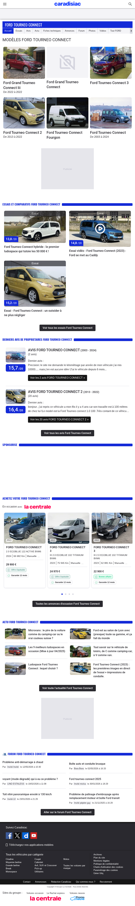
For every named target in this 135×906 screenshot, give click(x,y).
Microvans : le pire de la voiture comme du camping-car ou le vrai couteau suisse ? (46, 634)
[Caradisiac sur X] (17, 836)
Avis (28, 31)
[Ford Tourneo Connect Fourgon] (67, 113)
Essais (19, 31)
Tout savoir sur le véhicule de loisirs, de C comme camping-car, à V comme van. (113, 651)
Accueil (8, 31)
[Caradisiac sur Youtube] (33, 836)
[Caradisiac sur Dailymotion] (26, 836)
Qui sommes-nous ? (85, 882)
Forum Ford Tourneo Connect (27, 754)
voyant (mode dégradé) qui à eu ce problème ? (30, 779)
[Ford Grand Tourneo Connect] (67, 62)
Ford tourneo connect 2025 (85, 779)
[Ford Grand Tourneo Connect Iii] (24, 63)
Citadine (10, 859)
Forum (82, 31)
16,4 (15, 409)
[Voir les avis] (16, 362)
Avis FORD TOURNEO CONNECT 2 (55, 392)
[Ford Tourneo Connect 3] (111, 63)
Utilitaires (39, 871)
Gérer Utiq (98, 873)
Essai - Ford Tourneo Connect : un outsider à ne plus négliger (33, 313)
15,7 (15, 368)
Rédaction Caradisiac (61, 882)
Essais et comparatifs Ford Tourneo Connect (31, 204)
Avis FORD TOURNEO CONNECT (54, 350)
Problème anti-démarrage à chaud (22, 762)
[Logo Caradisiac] (67, 6)
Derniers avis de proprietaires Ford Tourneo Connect (37, 339)
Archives (98, 854)
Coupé (38, 859)
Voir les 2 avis (57, 377)
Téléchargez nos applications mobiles (31, 844)
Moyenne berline (13, 862)
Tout (115, 31)
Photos (92, 31)
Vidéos (103, 31)
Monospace (11, 871)
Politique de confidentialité (106, 864)
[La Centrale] (45, 901)
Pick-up (38, 868)
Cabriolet (39, 862)
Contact (26, 882)
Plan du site (99, 857)
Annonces (69, 31)
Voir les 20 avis (59, 419)
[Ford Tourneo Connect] (111, 113)
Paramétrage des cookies (106, 870)
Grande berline (13, 865)
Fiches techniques (52, 31)
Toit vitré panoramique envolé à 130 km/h (27, 794)
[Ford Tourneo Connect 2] (24, 113)
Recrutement (106, 882)
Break (8, 868)
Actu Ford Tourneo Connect (20, 622)
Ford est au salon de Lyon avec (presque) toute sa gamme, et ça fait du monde (112, 634)
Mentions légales (102, 861)
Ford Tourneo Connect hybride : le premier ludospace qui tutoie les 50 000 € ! (31, 249)
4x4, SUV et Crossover (46, 865)
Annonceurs (40, 882)
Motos (66, 859)
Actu (37, 31)
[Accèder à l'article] (35, 227)
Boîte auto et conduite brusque (87, 763)
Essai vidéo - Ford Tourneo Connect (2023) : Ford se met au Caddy (97, 253)
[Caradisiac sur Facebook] (9, 836)
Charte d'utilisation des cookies (108, 867)
